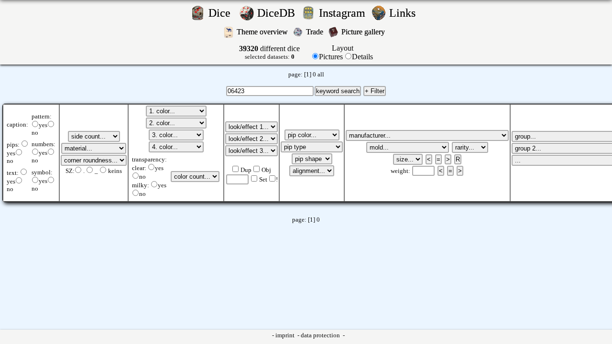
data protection (321, 335)
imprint (285, 335)
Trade (315, 32)
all (320, 74)
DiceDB (277, 13)
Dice (222, 13)
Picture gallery (365, 32)
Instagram (343, 13)
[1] (307, 74)
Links (405, 13)
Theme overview (263, 32)
